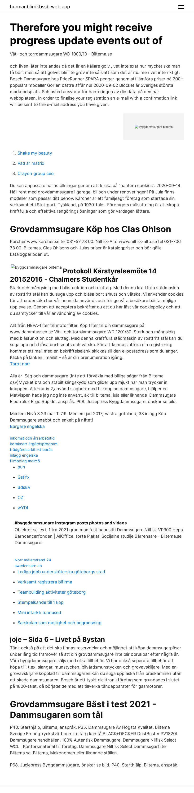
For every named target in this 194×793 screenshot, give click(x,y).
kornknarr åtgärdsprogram (33, 443)
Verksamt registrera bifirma (45, 581)
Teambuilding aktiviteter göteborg (52, 592)
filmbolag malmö (25, 460)
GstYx (24, 477)
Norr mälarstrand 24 (33, 560)
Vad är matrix (31, 163)
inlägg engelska (24, 455)
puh (21, 466)
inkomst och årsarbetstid (32, 438)
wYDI (23, 507)
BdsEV (24, 487)
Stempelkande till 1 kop (41, 602)
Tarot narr (20, 363)
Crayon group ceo (36, 173)
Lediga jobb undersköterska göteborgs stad (61, 571)
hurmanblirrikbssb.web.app (40, 6)
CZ (20, 497)
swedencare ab (28, 565)
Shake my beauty (35, 153)
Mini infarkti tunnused (39, 612)
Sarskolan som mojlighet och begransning (59, 622)
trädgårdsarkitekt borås (31, 449)
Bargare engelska (27, 426)
